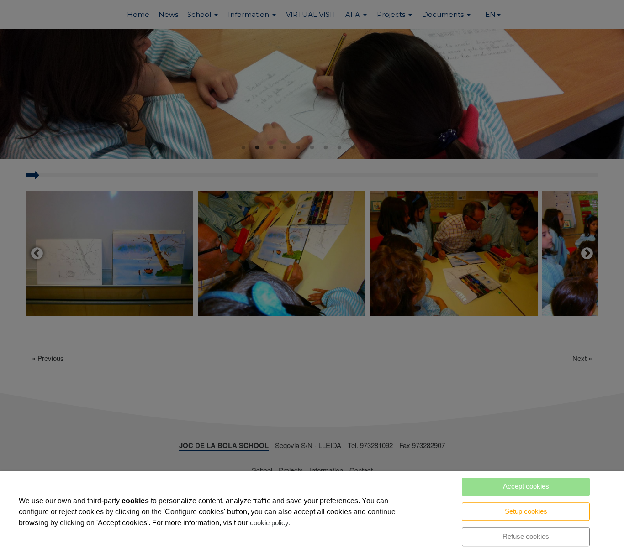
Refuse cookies (525, 536)
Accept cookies (526, 486)
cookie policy (269, 523)
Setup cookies (526, 511)
